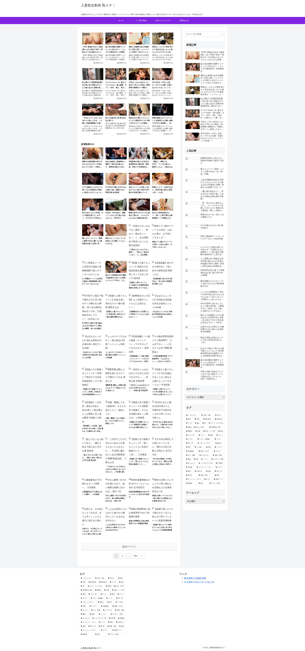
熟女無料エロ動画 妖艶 (195, 578)
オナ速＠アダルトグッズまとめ (199, 582)
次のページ (129, 546)
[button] (222, 34)
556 (135, 556)
